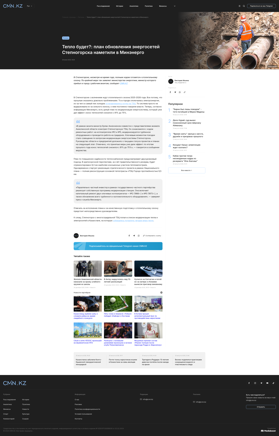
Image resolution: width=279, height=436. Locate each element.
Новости (25, 409)
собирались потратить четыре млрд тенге (133, 220)
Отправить (261, 407)
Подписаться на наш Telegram (261, 6)
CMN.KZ (124, 83)
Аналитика (134, 6)
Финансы (163, 6)
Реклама (78, 404)
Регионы (81, 17)
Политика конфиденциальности (87, 409)
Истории (119, 6)
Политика (149, 6)
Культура (25, 414)
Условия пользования (83, 414)
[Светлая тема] (239, 6)
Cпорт (5, 414)
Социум (25, 419)
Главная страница (69, 17)
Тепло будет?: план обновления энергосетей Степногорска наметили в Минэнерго (117, 17)
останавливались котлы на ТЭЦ (120, 103)
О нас (77, 400)
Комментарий (8, 419)
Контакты (78, 419)
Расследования (103, 6)
